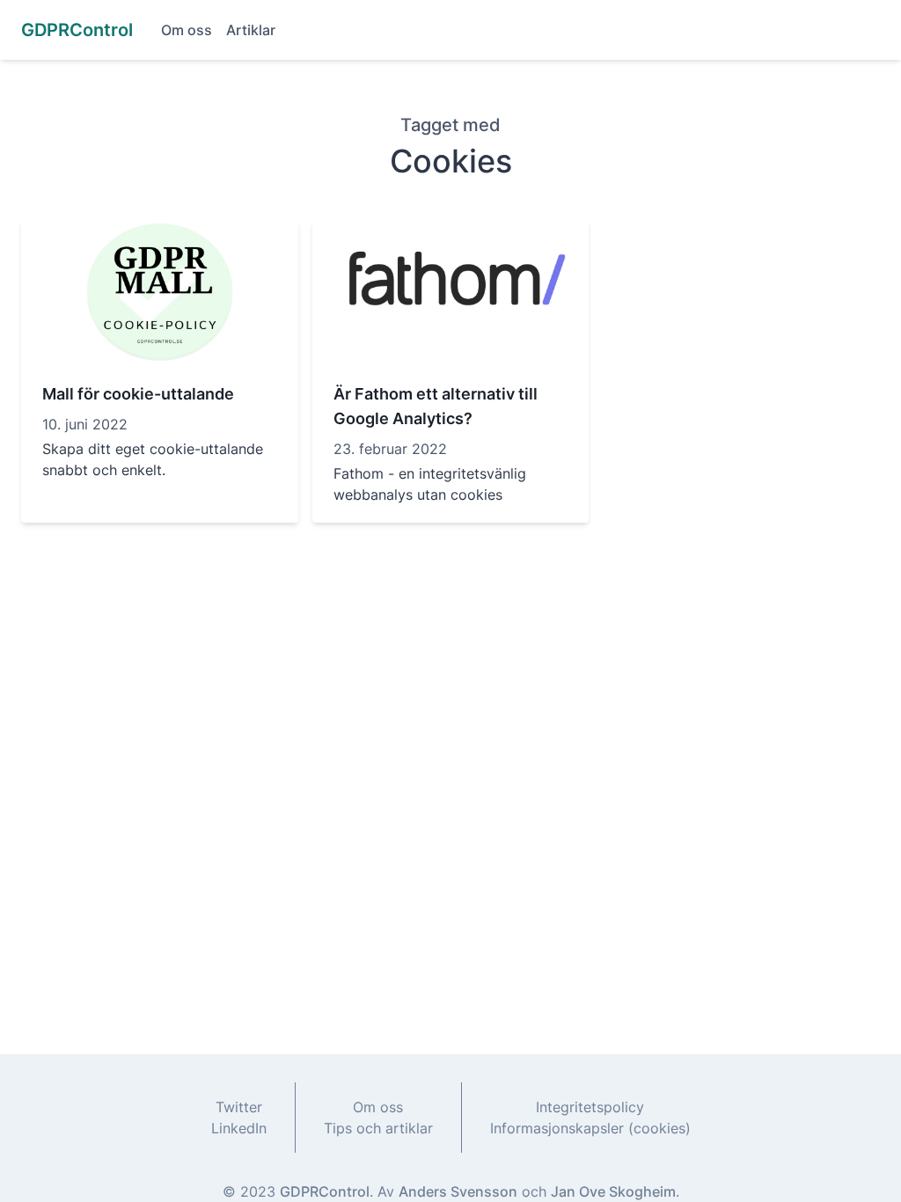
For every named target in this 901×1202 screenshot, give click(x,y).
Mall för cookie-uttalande (138, 394)
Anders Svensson (458, 1191)
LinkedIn (239, 1128)
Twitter (239, 1107)
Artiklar (250, 30)
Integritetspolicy (590, 1107)
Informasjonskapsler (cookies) (590, 1128)
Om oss (186, 30)
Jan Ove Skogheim (613, 1191)
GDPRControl (325, 1191)
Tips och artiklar (378, 1128)
